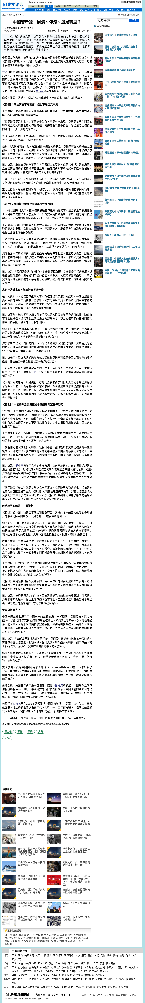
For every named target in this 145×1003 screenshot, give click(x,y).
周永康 (71, 941)
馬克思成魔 (50, 935)
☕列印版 (122, 15)
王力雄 (8, 731)
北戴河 (16, 941)
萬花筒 (99, 979)
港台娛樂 (56, 975)
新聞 (40, 6)
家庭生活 (45, 967)
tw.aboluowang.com (40, 2)
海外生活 (67, 967)
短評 (93, 10)
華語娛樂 (34, 975)
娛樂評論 (78, 975)
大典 (40, 731)
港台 (128, 955)
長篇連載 (93, 971)
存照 (117, 10)
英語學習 (60, 971)
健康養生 (22, 967)
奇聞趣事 (89, 979)
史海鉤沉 (34, 967)
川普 (32, 935)
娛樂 (77, 6)
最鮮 (14, 979)
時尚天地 (78, 979)
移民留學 (67, 979)
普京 (34, 372)
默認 (89, 31)
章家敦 (17, 703)
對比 (111, 10)
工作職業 (89, 967)
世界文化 (38, 971)
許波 (12, 31)
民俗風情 (131, 979)
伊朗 (6, 935)
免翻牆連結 (134, 2)
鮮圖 (14, 983)
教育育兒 (100, 967)
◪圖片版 (131, 15)
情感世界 (34, 979)
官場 (96, 955)
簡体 (124, 2)
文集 (81, 10)
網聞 (83, 955)
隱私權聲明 (122, 995)
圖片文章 (104, 971)
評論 (49, 6)
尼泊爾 (8, 943)
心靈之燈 (56, 967)
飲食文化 (22, 979)
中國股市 (45, 938)
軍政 (20, 955)
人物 (77, 955)
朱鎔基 (14, 935)
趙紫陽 (63, 941)
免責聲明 (109, 995)
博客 (95, 6)
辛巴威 (24, 941)
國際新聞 (57, 955)
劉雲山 (33, 941)
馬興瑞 (39, 935)
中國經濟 (57, 685)
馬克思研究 (67, 987)
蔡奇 (47, 941)
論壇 (86, 6)
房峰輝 (41, 941)
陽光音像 (123, 987)
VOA (7, 738)
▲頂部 (133, 995)
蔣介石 (8, 941)
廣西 (20, 935)
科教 (90, 955)
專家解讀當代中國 (50, 987)
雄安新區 (83, 938)
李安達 (25, 718)
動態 (75, 10)
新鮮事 (67, 6)
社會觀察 (45, 979)
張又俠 (21, 938)
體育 (115, 955)
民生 (103, 955)
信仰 (134, 955)
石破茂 (68, 938)
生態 (122, 955)
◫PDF (139, 15)
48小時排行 (104, 26)
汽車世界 (56, 979)
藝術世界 (122, 967)
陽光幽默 (90, 987)
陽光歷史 (79, 987)
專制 (19, 731)
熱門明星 (45, 975)
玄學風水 (78, 967)
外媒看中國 (56, 10)
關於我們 (86, 995)
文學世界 (82, 971)
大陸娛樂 (22, 975)
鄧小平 (19, 465)
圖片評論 (111, 963)
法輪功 (29, 938)
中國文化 (111, 967)
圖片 (131, 10)
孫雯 (75, 938)
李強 (61, 938)
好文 (99, 10)
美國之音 (42, 718)
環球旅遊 (120, 979)
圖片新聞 (16, 959)
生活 (58, 6)
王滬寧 (54, 938)
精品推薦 (89, 975)
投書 (105, 10)
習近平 (71, 935)
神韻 (26, 935)
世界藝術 (71, 971)
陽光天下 (101, 987)
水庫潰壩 (62, 935)
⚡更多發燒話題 (12, 930)
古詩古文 (16, 971)
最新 (39, 10)
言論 (47, 10)
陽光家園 (112, 987)
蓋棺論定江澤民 (31, 987)
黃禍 (30, 731)
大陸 (38, 955)
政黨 (87, 10)
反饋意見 (98, 995)
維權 (109, 955)
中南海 (40, 91)
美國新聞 (29, 955)
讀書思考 (49, 971)
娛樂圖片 (100, 975)
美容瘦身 (133, 967)
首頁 (31, 6)
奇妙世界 (109, 979)
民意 (123, 10)
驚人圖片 (16, 987)
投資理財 (27, 971)
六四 (4, 72)
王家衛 (79, 941)
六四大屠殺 (10, 938)
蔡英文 (55, 941)
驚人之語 (67, 10)
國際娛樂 (67, 975)
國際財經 (68, 955)
